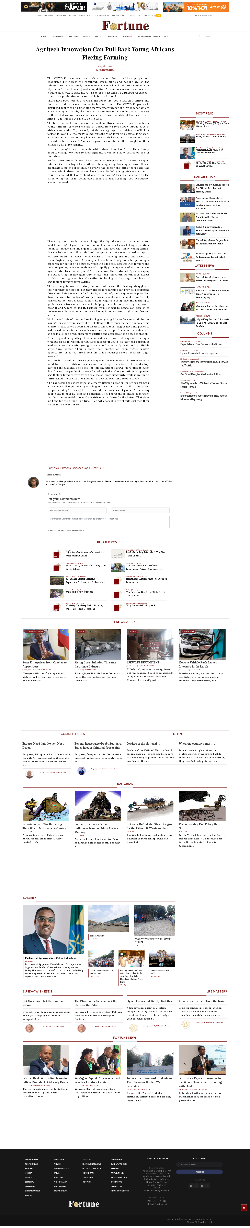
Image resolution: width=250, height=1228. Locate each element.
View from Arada (61, 1168)
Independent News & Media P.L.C (196, 1219)
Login (207, 36)
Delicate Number (32, 1191)
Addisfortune (173, 1219)
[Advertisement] (107, 211)
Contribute (116, 1182)
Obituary (86, 1182)
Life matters (116, 1159)
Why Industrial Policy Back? (141, 605)
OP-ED (98, 36)
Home (43, 36)
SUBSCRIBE (199, 1172)
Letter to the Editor (91, 1168)
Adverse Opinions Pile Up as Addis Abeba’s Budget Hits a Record (211, 257)
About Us (115, 1168)
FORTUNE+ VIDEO (45, 15)
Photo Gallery (201, 121)
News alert (30, 1186)
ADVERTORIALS (85, 15)
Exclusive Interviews (91, 1164)
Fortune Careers (118, 15)
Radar (68, 550)
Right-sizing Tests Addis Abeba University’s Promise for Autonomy (212, 230)
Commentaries (131, 577)
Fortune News (57, 36)
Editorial (129, 563)
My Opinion (200, 161)
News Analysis (60, 1186)
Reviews (28, 1195)
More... (167, 36)
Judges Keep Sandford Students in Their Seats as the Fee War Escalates (212, 323)
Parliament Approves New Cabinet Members (209, 151)
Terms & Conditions (120, 1191)
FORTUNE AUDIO (102, 15)
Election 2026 (153, 16)
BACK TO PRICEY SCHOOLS (79, 592)
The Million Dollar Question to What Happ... (211, 164)
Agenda (87, 36)
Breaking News (60, 1191)
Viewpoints (70, 563)
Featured (73, 36)
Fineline (57, 1164)
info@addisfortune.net (157, 1204)
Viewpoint (128, 36)
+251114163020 (159, 1200)
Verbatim (86, 1159)
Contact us (116, 1186)
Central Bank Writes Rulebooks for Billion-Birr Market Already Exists (212, 188)
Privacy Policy (117, 1173)
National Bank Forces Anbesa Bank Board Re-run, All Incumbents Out (211, 217)
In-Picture (58, 1177)
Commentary (111, 36)
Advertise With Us (119, 1177)
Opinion (28, 1177)
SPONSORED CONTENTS (66, 15)
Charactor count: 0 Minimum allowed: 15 (66, 530)
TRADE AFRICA (134, 15)
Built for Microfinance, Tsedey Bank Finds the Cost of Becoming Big (212, 294)
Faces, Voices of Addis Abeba (211, 136)
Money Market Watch (149, 36)
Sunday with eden (119, 1164)
